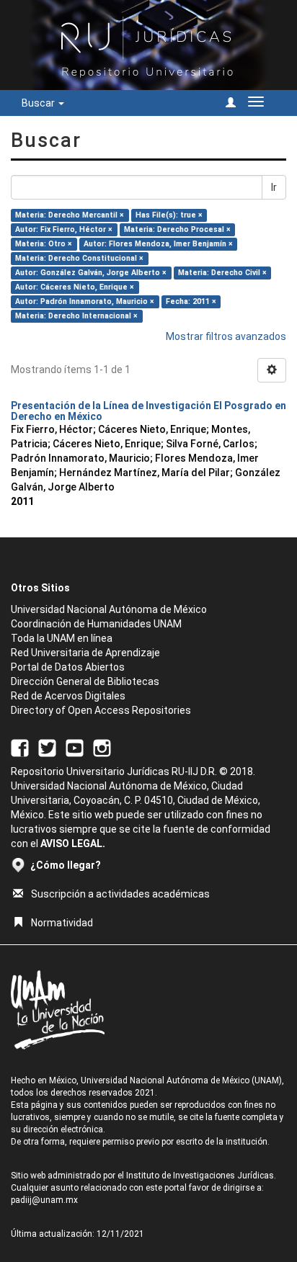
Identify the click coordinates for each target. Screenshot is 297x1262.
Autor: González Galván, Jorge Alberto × (91, 272)
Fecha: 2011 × (191, 301)
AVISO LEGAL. (72, 843)
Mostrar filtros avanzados (226, 336)
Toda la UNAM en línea (61, 638)
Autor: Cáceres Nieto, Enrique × (74, 287)
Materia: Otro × (43, 244)
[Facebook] (20, 747)
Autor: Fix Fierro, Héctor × (63, 229)
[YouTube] (75, 747)
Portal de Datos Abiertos (68, 667)
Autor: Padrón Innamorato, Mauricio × (84, 301)
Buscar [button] (39, 103)
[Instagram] (102, 747)
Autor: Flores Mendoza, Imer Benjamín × (158, 244)
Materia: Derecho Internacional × (76, 316)
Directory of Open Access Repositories (101, 710)
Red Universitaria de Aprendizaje (85, 652)
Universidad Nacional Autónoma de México (109, 609)
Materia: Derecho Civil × (222, 272)
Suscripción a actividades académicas (120, 894)
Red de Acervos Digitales (68, 696)
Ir (274, 187)
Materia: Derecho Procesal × (177, 229)
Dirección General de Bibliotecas (85, 681)
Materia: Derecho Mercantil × (69, 215)
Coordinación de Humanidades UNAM (96, 624)
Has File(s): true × (169, 215)
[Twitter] (47, 747)
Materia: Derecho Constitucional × (79, 258)
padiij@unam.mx (44, 1200)
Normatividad (62, 922)
